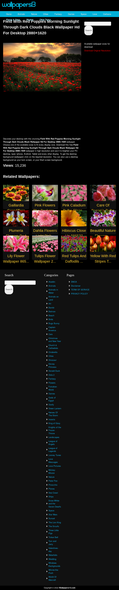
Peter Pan (52, 480)
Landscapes (53, 437)
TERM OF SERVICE (80, 289)
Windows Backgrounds (54, 564)
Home (8, 14)
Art (49, 303)
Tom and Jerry (52, 543)
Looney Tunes (54, 455)
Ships (51, 496)
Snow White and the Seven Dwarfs (54, 503)
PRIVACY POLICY (79, 293)
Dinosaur (52, 359)
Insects (51, 419)
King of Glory (54, 423)
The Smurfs (53, 526)
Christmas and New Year (54, 340)
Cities (45, 14)
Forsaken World (52, 388)
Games (71, 14)
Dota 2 (51, 374)
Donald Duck (54, 370)
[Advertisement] (59, 114)
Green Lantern (54, 408)
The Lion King (54, 522)
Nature (34, 14)
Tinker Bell (53, 537)
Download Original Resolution (97, 50)
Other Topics (45, 19)
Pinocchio (52, 484)
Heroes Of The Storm (53, 414)
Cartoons (107, 14)
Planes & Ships (13, 19)
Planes (51, 488)
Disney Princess (52, 365)
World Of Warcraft (52, 578)
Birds (50, 319)
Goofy (51, 404)
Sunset (51, 518)
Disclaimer (75, 285)
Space (83, 14)
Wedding (52, 559)
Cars (50, 334)
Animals (21, 14)
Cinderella (52, 352)
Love (95, 14)
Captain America (52, 329)
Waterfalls (52, 555)
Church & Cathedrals (53, 347)
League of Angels (52, 443)
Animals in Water (53, 291)
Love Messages (53, 460)
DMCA (74, 281)
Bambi (51, 307)
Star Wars (52, 514)
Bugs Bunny (54, 323)
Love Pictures (54, 465)
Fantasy (58, 14)
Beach (51, 315)
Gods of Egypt (52, 399)
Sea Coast (53, 492)
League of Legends (52, 450)
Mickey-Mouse (52, 471)
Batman (51, 311)
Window (29, 19)
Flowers (51, 382)
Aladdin (51, 281)
